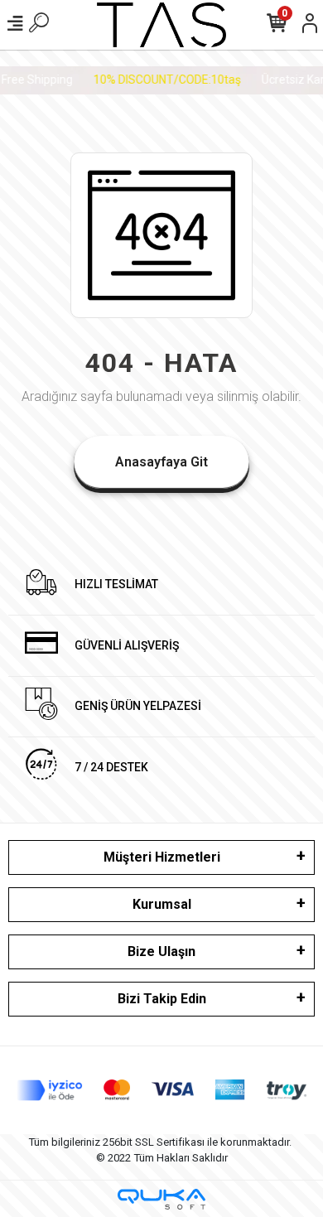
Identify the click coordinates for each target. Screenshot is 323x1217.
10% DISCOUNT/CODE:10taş (165, 79)
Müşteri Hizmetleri (162, 857)
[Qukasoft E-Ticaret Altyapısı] (161, 1199)
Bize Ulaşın (161, 951)
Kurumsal (162, 904)
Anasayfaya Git (161, 462)
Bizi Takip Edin (162, 999)
